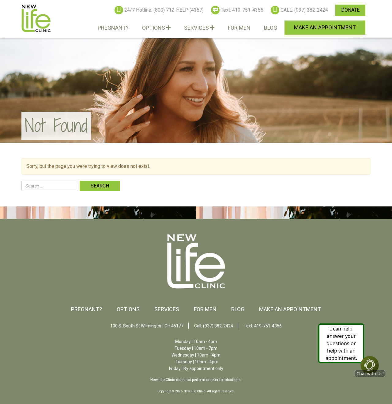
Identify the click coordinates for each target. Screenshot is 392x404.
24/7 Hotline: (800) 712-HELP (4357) (164, 10)
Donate (350, 10)
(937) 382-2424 (218, 325)
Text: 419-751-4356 (242, 10)
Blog (270, 28)
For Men (239, 28)
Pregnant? (113, 28)
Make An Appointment (325, 27)
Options (154, 28)
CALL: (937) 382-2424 (304, 10)
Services (197, 28)
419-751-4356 (268, 325)
